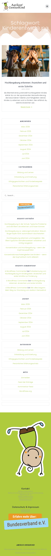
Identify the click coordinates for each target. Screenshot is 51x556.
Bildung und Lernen (25, 172)
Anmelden (25, 377)
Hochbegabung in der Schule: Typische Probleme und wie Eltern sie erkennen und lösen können (25, 225)
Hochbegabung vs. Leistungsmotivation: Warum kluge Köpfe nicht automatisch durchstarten (25, 232)
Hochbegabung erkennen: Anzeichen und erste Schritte (27, 281)
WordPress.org (25, 391)
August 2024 (25, 149)
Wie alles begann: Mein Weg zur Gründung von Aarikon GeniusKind (25, 288)
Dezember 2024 (25, 136)
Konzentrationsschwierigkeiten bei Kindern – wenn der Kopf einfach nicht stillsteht (25, 255)
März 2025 (25, 127)
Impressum (25, 511)
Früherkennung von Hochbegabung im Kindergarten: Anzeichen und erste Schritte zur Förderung (25, 273)
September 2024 (25, 145)
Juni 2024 (25, 158)
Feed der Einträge (25, 382)
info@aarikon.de (25, 500)
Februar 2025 (25, 131)
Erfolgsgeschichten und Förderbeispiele (25, 181)
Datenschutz (25, 510)
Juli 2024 (25, 154)
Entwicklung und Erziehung (25, 177)
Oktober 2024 (25, 140)
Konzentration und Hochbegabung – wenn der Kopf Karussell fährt (25, 248)
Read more (25, 107)
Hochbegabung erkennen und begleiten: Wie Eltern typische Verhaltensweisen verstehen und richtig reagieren (25, 240)
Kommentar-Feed (25, 386)
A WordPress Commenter (15, 271)
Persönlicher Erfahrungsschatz (25, 186)
